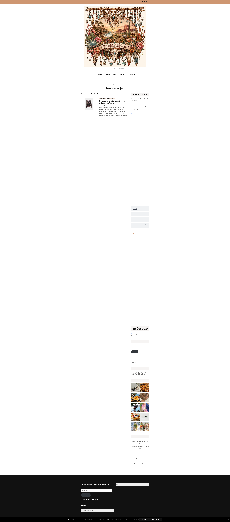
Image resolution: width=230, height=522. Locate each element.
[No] (228, 519)
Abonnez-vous (85, 495)
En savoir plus (155, 519)
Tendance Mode (110, 98)
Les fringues (102, 98)
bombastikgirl (102, 105)
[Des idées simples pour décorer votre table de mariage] (135, 427)
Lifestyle (132, 74)
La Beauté (99, 74)
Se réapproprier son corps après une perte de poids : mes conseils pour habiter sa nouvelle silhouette (140, 465)
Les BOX (114, 74)
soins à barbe (138, 98)
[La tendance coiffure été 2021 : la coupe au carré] (144, 398)
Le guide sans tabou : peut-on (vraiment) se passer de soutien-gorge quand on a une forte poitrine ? (140, 448)
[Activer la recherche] (148, 1)
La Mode (107, 74)
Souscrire (135, 351)
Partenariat (122, 74)
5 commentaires (116, 105)
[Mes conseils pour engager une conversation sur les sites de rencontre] (144, 417)
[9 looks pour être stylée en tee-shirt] (135, 407)
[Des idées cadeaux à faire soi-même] (144, 427)
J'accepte (144, 519)
